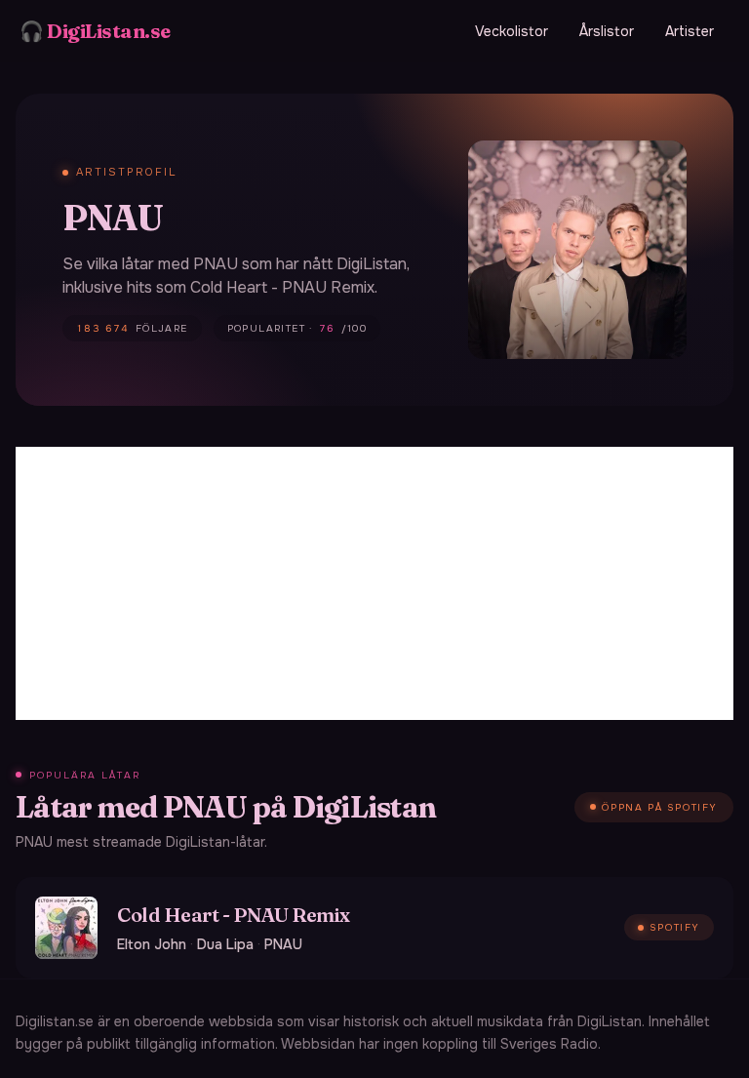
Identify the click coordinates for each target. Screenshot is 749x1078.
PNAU (283, 944)
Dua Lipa (225, 944)
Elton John (151, 944)
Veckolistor (511, 31)
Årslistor (606, 31)
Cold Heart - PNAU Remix (233, 914)
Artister (689, 31)
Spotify (675, 927)
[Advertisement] (374, 583)
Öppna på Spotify (660, 807)
